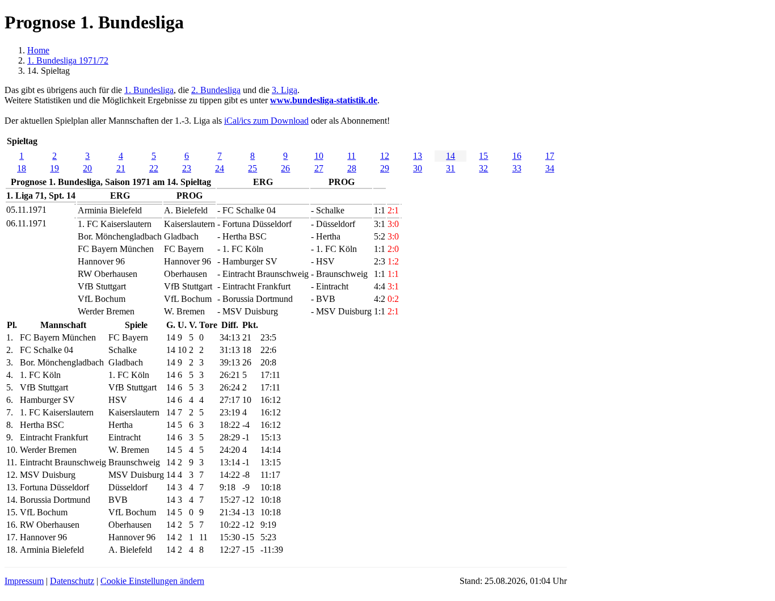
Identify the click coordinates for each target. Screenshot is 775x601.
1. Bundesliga (149, 90)
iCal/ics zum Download (266, 120)
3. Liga (284, 90)
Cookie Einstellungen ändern (152, 581)
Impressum (24, 581)
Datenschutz (72, 581)
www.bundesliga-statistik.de (323, 100)
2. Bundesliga (216, 90)
